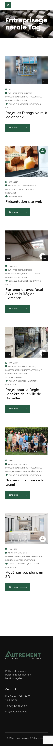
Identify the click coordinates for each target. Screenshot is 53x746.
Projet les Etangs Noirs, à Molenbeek (26, 115)
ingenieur (10, 100)
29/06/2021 (13, 182)
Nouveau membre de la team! (24, 482)
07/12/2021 (13, 89)
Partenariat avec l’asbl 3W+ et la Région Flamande (24, 293)
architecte (18, 93)
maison (26, 471)
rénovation (21, 100)
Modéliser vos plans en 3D (24, 574)
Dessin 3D (22, 564)
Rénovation (35, 104)
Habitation (23, 104)
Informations (15, 196)
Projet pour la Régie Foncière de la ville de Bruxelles (23, 393)
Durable (13, 104)
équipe (8, 471)
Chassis (28, 93)
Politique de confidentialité (18, 674)
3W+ (10, 93)
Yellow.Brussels (39, 738)
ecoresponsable (13, 97)
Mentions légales (13, 678)
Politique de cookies (15, 671)
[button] (45, 81)
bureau (23, 366)
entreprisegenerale (32, 97)
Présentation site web (23, 201)
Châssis (22, 381)
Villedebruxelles (13, 377)
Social (8, 108)
